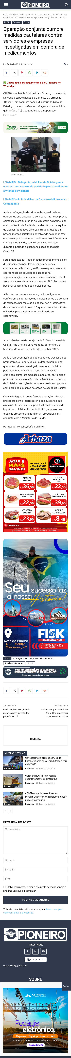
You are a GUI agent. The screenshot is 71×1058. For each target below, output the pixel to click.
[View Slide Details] (35, 328)
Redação (11, 64)
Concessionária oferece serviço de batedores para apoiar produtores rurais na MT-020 (46, 761)
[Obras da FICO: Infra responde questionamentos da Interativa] (13, 781)
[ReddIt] (44, 72)
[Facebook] (6, 72)
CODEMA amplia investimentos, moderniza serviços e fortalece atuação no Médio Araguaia (46, 796)
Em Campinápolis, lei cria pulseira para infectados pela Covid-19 (16, 713)
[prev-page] (5, 811)
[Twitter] (14, 72)
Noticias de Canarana (14, 663)
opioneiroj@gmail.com (15, 965)
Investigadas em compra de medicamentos (33, 658)
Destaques (25, 14)
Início (5, 14)
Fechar (66, 986)
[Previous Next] (35, 1020)
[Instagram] (35, 951)
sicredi (30, 663)
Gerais (26, 22)
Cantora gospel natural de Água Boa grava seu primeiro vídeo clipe (54, 713)
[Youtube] (43, 951)
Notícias (14, 14)
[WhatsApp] (29, 72)
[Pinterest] (21, 72)
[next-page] (11, 811)
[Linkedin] (37, 72)
